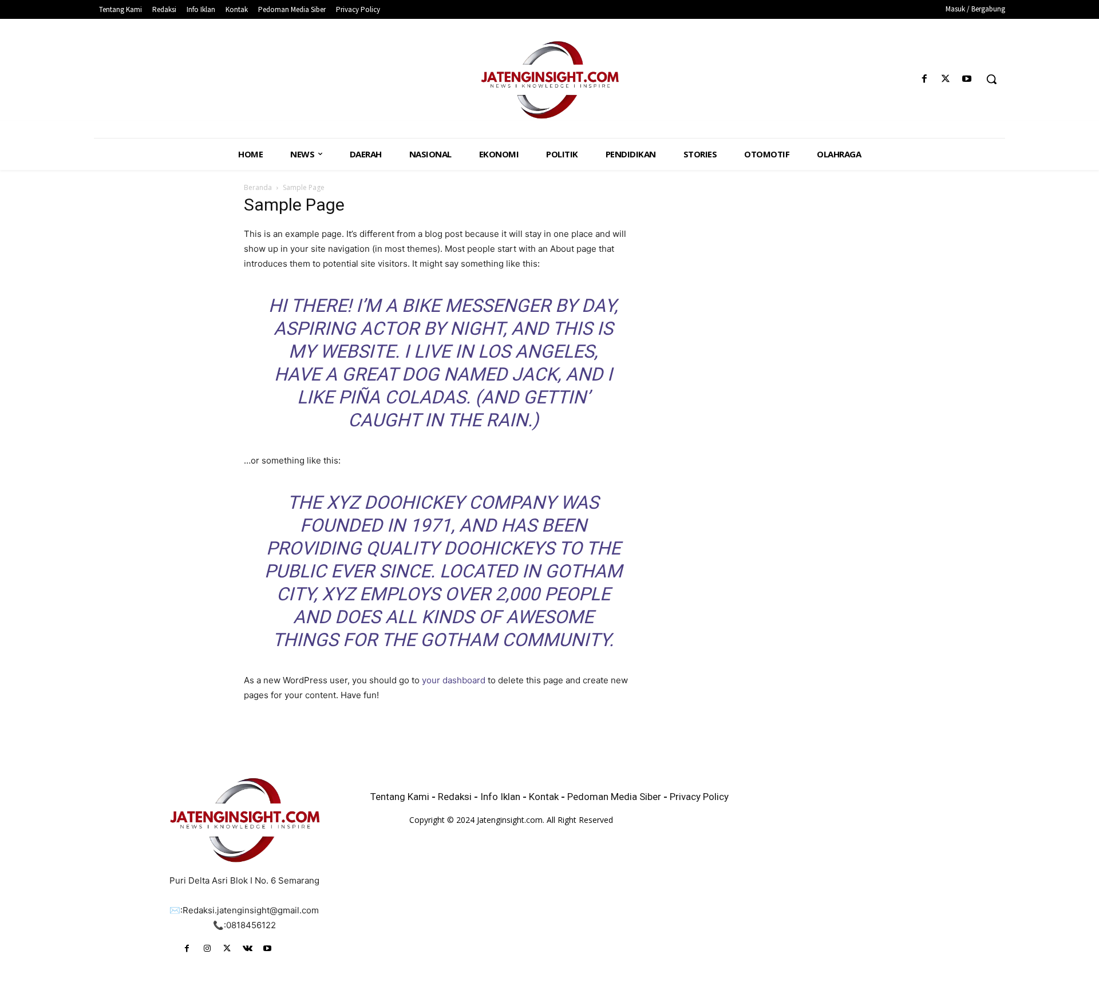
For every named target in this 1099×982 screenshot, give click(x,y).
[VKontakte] (247, 948)
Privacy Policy (699, 796)
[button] (991, 79)
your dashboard (453, 680)
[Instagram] (207, 948)
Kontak (545, 796)
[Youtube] (967, 79)
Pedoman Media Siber (614, 796)
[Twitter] (946, 79)
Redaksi (456, 796)
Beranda (258, 187)
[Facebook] (924, 79)
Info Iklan (500, 796)
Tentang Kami (399, 796)
